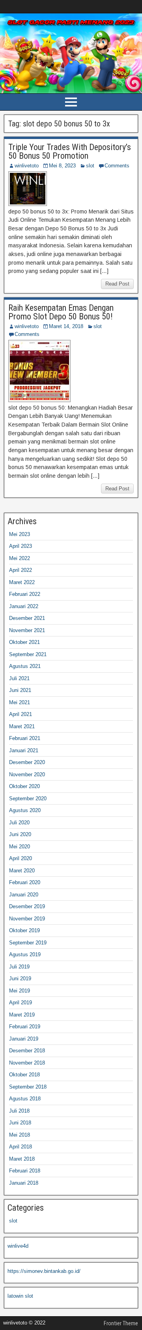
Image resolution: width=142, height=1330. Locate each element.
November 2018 (27, 1063)
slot (90, 166)
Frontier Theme (121, 1323)
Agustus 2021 (25, 666)
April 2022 (20, 570)
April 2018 (20, 1147)
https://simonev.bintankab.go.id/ (43, 1271)
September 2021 (28, 654)
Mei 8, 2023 (62, 166)
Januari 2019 (23, 1039)
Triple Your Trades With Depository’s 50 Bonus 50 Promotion (69, 151)
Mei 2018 (19, 1135)
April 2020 (20, 858)
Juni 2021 (20, 690)
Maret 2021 (22, 726)
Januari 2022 (23, 606)
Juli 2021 (19, 678)
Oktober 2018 (24, 1075)
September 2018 (28, 1087)
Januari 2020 (23, 895)
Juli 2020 (19, 822)
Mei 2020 (19, 847)
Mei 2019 (19, 991)
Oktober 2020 (24, 786)
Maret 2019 (22, 1015)
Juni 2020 (20, 834)
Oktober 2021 (24, 642)
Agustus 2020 (25, 810)
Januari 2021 (23, 750)
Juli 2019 (19, 967)
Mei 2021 (19, 702)
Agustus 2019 (25, 954)
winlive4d (17, 1246)
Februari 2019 (24, 1026)
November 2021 (27, 630)
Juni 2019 (20, 978)
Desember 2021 (27, 618)
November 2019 (27, 919)
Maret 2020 (22, 871)
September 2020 (28, 798)
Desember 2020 (27, 762)
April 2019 (20, 1002)
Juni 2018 (20, 1123)
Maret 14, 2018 (66, 326)
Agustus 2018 (25, 1099)
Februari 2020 (24, 882)
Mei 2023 (19, 534)
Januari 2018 (23, 1183)
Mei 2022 (19, 558)
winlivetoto (27, 166)
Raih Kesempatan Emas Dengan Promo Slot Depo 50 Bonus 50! (61, 312)
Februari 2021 (24, 738)
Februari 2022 (24, 594)
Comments (117, 166)
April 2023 (20, 546)
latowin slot (20, 1296)
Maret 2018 (22, 1159)
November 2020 (27, 774)
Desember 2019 (27, 906)
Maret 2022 (22, 582)
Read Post (117, 284)
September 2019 (28, 943)
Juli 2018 (19, 1111)
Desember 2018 (27, 1051)
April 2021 (20, 714)
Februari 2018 (24, 1171)
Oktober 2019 (24, 930)
